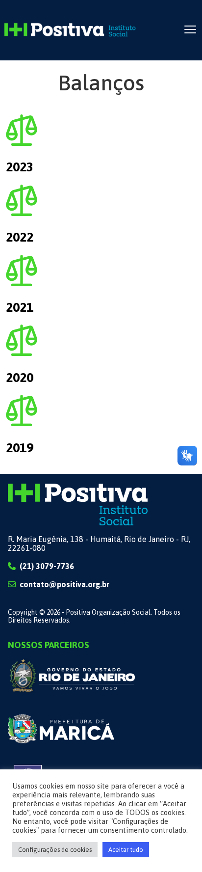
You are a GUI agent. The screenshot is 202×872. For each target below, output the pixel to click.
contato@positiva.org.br (64, 584)
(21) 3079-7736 (47, 566)
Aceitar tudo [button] (125, 849)
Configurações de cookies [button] (55, 849)
